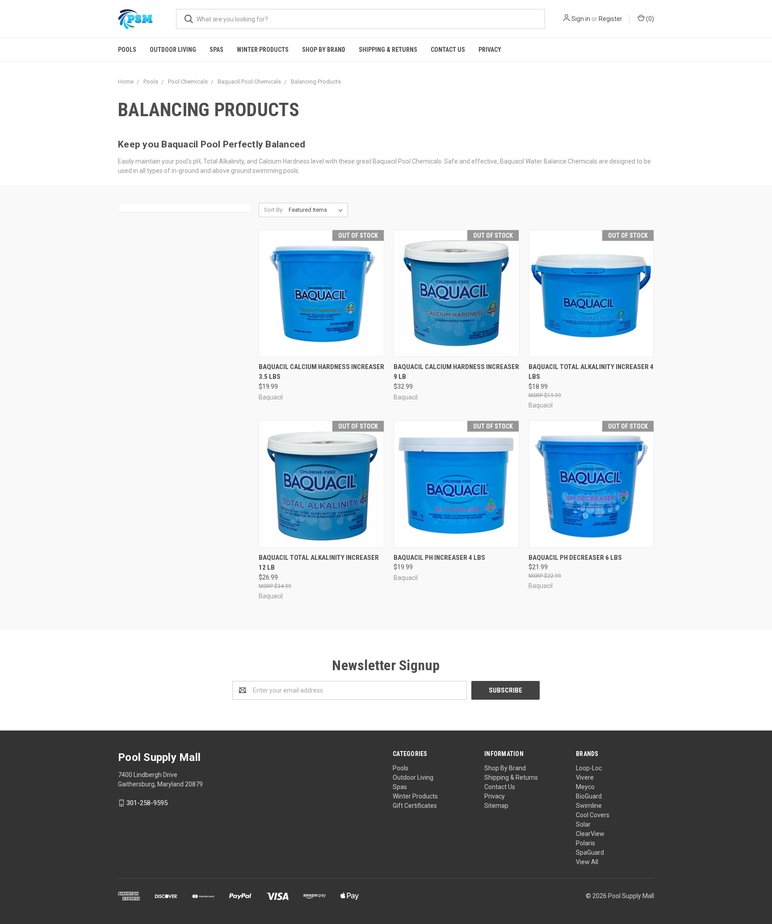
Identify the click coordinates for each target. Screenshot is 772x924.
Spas (216, 49)
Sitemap (496, 805)
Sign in (580, 18)
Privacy (489, 49)
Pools (127, 49)
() (649, 18)
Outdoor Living (173, 49)
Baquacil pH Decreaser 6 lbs (575, 558)
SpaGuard (590, 852)
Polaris (585, 843)
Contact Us (448, 49)
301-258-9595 (147, 803)
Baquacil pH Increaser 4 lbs (439, 558)
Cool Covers (592, 815)
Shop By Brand (323, 49)
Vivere (585, 777)
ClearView (590, 833)
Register (610, 18)
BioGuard (589, 796)
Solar (583, 824)
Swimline (589, 805)
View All (587, 861)
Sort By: (274, 209)
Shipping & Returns (388, 49)
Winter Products (263, 49)
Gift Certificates (415, 805)
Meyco (585, 786)
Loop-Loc (589, 768)
